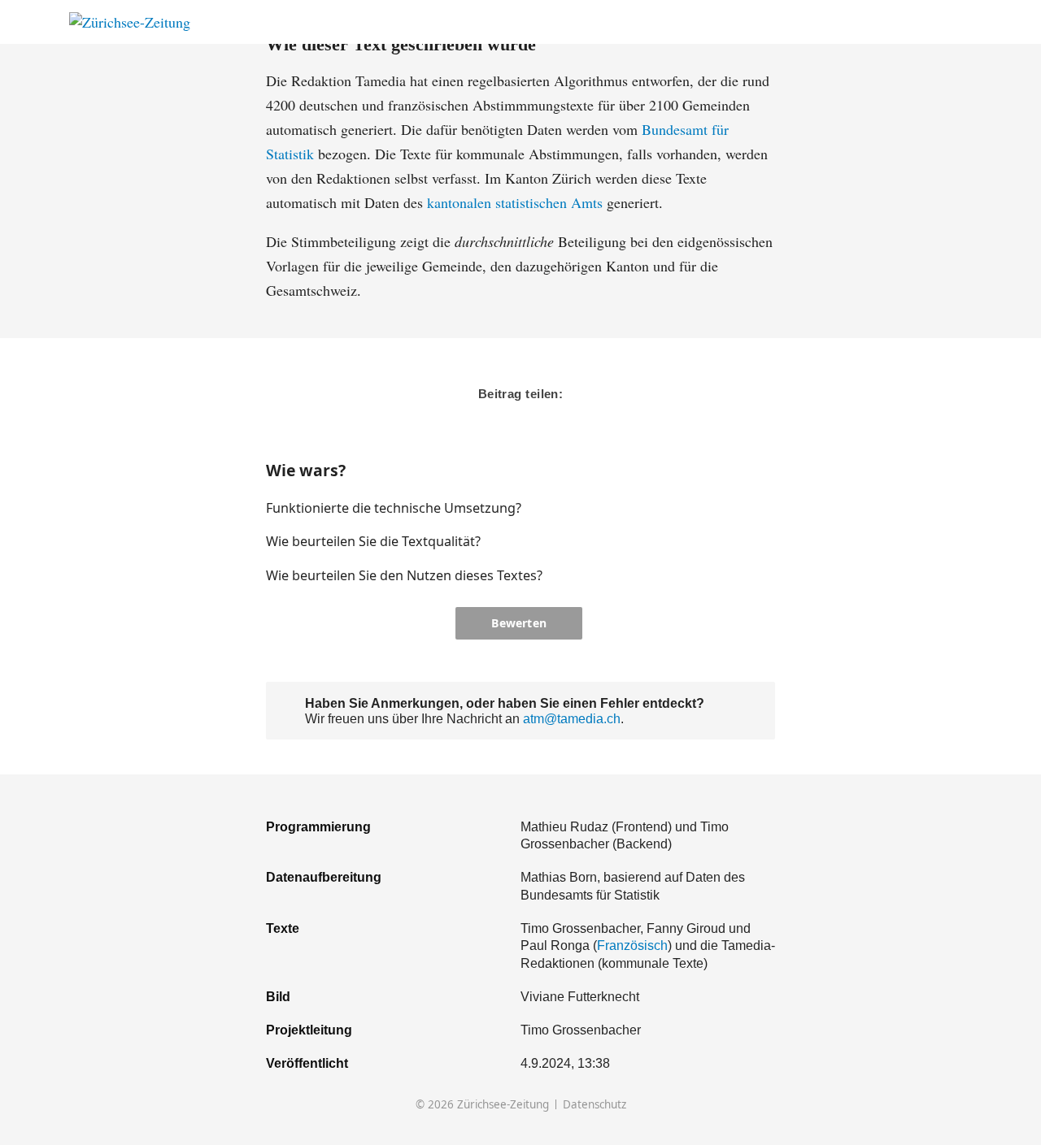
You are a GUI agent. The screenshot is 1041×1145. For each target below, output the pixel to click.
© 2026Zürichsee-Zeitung (482, 1104)
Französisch (632, 945)
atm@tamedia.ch (572, 718)
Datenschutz (594, 1104)
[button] (711, 508)
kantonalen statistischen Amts (515, 202)
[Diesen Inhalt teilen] (964, 22)
